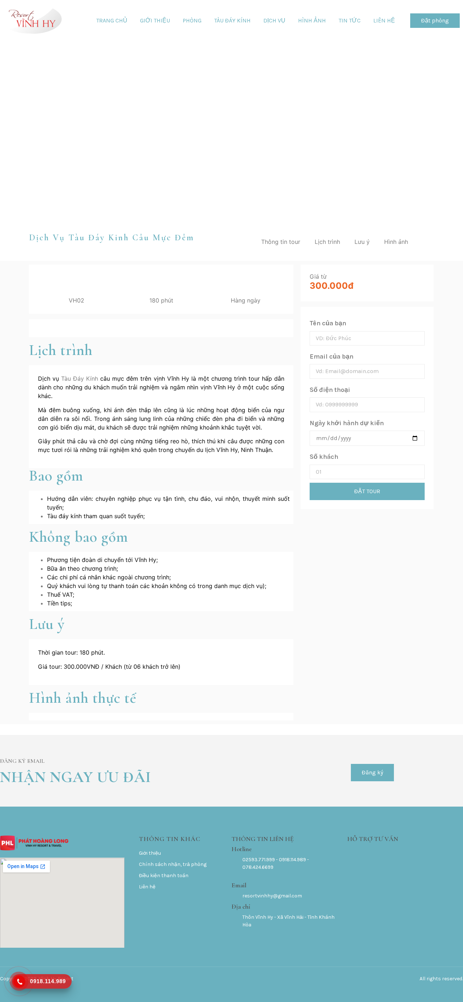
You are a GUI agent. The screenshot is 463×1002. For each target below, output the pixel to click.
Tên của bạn (328, 323)
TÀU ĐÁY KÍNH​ (232, 20)
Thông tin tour (280, 241)
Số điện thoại (330, 390)
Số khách (324, 457)
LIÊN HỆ (384, 20)
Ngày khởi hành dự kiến (347, 423)
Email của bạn (331, 356)
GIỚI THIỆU (155, 20)
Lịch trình (327, 241)
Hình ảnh (396, 241)
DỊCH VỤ (274, 20)
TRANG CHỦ (111, 20)
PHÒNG (192, 20)
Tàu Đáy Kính (79, 378)
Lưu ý (362, 241)
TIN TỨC (350, 20)
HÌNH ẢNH (312, 20)
